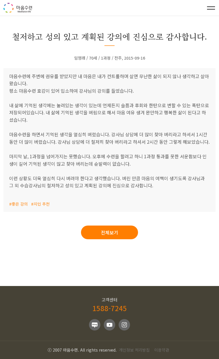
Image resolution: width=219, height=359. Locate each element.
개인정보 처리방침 (134, 350)
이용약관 (161, 350)
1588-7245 (109, 308)
